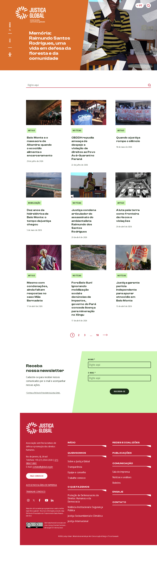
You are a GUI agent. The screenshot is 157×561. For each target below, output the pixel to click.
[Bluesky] (58, 500)
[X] (34, 500)
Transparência (75, 467)
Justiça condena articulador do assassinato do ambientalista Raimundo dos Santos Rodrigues (83, 221)
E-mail (92, 372)
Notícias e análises (121, 477)
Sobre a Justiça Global (79, 461)
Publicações (122, 453)
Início (71, 442)
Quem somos (77, 453)
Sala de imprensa (121, 471)
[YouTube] (46, 500)
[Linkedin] (52, 500)
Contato (119, 502)
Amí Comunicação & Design (98, 536)
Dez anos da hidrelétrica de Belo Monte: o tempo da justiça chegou (39, 217)
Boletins (116, 482)
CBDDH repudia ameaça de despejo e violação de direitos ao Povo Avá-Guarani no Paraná (83, 148)
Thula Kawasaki (113, 536)
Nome (91, 359)
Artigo (31, 130)
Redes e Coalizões (126, 442)
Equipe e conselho (77, 472)
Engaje (117, 492)
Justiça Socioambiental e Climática (85, 515)
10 (97, 335)
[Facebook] (39, 500)
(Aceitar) (29, 516)
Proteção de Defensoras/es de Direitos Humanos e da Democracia (83, 498)
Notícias (77, 130)
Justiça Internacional (78, 521)
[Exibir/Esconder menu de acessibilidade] (10, 55)
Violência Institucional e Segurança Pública (85, 508)
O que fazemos (78, 487)
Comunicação (122, 463)
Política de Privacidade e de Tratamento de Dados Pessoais (44, 513)
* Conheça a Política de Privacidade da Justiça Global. (43, 393)
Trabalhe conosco (77, 478)
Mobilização (34, 203)
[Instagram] (28, 500)
